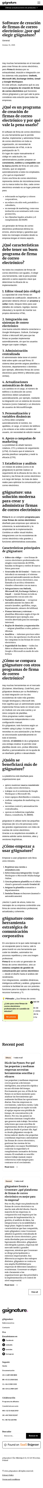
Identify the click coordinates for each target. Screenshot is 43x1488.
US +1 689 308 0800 (9, 1375)
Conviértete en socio (10, 1406)
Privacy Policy (8, 1475)
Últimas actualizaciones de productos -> (21, 8)
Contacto (6, 1327)
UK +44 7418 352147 (10, 1415)
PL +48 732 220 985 (9, 1420)
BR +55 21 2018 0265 (10, 1380)
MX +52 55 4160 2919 (10, 1411)
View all (34, 1292)
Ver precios (11, 1017)
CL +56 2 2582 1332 (9, 1384)
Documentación (8, 1370)
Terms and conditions (11, 1479)
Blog (4, 1332)
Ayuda (4, 1366)
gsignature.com (12, 870)
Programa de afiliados (10, 1401)
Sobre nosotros (8, 1323)
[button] (38, 2)
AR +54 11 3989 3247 (10, 1389)
